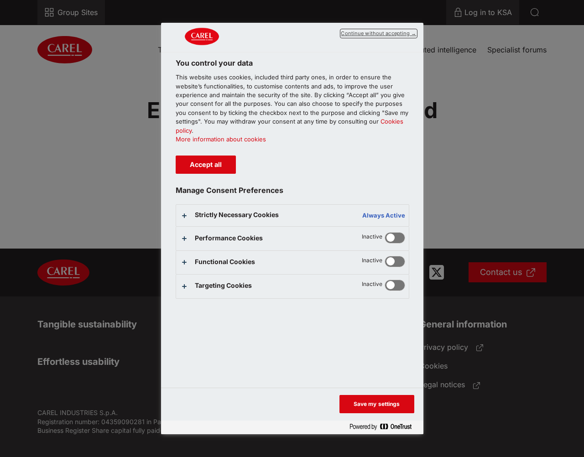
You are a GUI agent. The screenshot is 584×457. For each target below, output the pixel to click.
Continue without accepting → (378, 33)
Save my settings (377, 403)
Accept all (206, 164)
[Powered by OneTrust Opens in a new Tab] (384, 427)
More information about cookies (221, 139)
